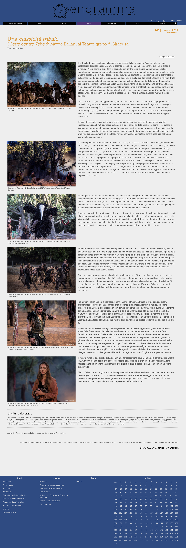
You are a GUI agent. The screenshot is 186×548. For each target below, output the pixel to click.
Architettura (7, 488)
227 (141, 540)
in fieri (137, 23)
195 (176, 530)
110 (141, 509)
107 (125, 509)
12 (176, 482)
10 (166, 482)
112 (151, 509)
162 (141, 523)
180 (166, 527)
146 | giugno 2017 (166, 30)
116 (171, 509)
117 (176, 509)
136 (141, 516)
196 (115, 533)
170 (115, 527)
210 (120, 537)
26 (176, 486)
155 (171, 520)
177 (151, 527)
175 (141, 527)
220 (171, 537)
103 (171, 506)
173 (131, 527)
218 (161, 537)
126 (156, 513)
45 (141, 492)
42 (126, 492)
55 (126, 496)
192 (161, 530)
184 (120, 530)
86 (151, 503)
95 (131, 506)
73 (151, 499)
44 (136, 492)
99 (151, 506)
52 (176, 492)
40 (116, 492)
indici (39, 23)
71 (141, 499)
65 (176, 496)
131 (115, 516)
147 (130, 520)
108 (130, 509)
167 (166, 523)
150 (146, 520)
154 (166, 520)
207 (171, 533)
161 (136, 523)
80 (121, 503)
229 (151, 540)
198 (125, 533)
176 (146, 527)
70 (136, 499)
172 (125, 527)
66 (116, 499)
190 (151, 530)
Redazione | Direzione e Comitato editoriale (54, 496)
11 (171, 482)
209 (115, 537)
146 (125, 520)
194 (171, 530)
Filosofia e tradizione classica (14, 499)
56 (131, 496)
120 (125, 513)
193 (166, 530)
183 (115, 530)
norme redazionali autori (50, 501)
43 (131, 492)
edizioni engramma (113, 23)
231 (161, 540)
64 (171, 496)
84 (141, 503)
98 (146, 506)
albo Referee (45, 492)
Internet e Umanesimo (12, 505)
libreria (89, 23)
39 (176, 489)
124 (146, 513)
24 (166, 486)
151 (151, 520)
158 (120, 523)
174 (136, 527)
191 (156, 530)
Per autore (7, 481)
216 (151, 537)
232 (166, 540)
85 (146, 503)
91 (176, 503)
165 (156, 523)
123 (141, 513)
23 (161, 486)
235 (115, 544)
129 (171, 513)
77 (171, 499)
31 (136, 489)
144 (115, 520)
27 (116, 489)
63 (166, 496)
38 (171, 489)
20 (146, 486)
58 (141, 496)
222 (115, 540)
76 (166, 499)
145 (120, 520)
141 (166, 516)
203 (151, 533)
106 (120, 509)
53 (116, 496)
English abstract (167, 57)
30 (131, 489)
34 (151, 489)
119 (120, 513)
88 (161, 503)
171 (120, 527)
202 (146, 533)
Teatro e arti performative (13, 502)
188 (141, 530)
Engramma (93, 10)
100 (156, 506)
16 (131, 486)
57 (136, 496)
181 (171, 527)
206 (166, 533)
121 (130, 513)
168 (171, 523)
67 (121, 499)
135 (136, 516)
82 (131, 503)
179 (161, 527)
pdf (115, 482)
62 (161, 496)
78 (176, 499)
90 (171, 503)
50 (166, 492)
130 (176, 513)
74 (156, 499)
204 (156, 533)
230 (156, 540)
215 (146, 537)
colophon (162, 23)
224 (125, 540)
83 (136, 503)
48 (156, 492)
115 (166, 509)
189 (146, 530)
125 (151, 513)
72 (146, 499)
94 (126, 506)
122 (136, 513)
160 (130, 523)
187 (136, 530)
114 (161, 509)
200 (135, 533)
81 (126, 503)
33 (146, 489)
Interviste (7, 509)
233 (171, 540)
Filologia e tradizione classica (14, 495)
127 (161, 513)
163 (146, 523)
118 (115, 513)
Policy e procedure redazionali (52, 485)
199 (130, 533)
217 (156, 537)
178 (156, 527)
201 (141, 533)
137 (146, 516)
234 (176, 540)
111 (146, 509)
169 (176, 523)
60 (151, 496)
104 (176, 506)
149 (141, 520)
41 (121, 492)
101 (161, 506)
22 (156, 486)
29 (126, 489)
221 (176, 537)
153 (161, 520)
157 (115, 523)
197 (120, 533)
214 (141, 537)
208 (176, 533)
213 (136, 537)
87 (156, 503)
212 (130, 537)
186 (130, 530)
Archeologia (8, 485)
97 (141, 506)
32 (141, 489)
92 (116, 506)
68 (126, 499)
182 (176, 527)
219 (166, 537)
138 (151, 516)
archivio (64, 23)
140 (161, 516)
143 (176, 516)
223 (120, 540)
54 (121, 496)
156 (176, 520)
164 (151, 523)
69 (131, 499)
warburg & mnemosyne (15, 23)
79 (116, 503)
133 (126, 516)
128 (166, 513)
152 (156, 520)
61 (156, 496)
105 (115, 509)
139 (156, 516)
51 (171, 492)
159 (125, 523)
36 (161, 489)
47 (151, 492)
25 (171, 486)
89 (166, 503)
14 (121, 486)
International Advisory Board (51, 488)
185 (125, 530)
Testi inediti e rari (10, 512)
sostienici (43, 481)
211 (125, 537)
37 (166, 489)
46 (146, 492)
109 (136, 509)
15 (126, 486)
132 (120, 516)
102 (166, 506)
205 (161, 533)
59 (146, 496)
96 (136, 506)
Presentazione (45, 504)
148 (136, 520)
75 (161, 499)
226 (135, 540)
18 (136, 486)
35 (156, 489)
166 (161, 523)
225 (130, 540)
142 (171, 516)
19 (141, 486)
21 (151, 486)
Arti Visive (7, 492)
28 (121, 489)
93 (121, 506)
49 (161, 492)
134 (130, 516)
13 (116, 486)
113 (156, 509)
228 (146, 540)
